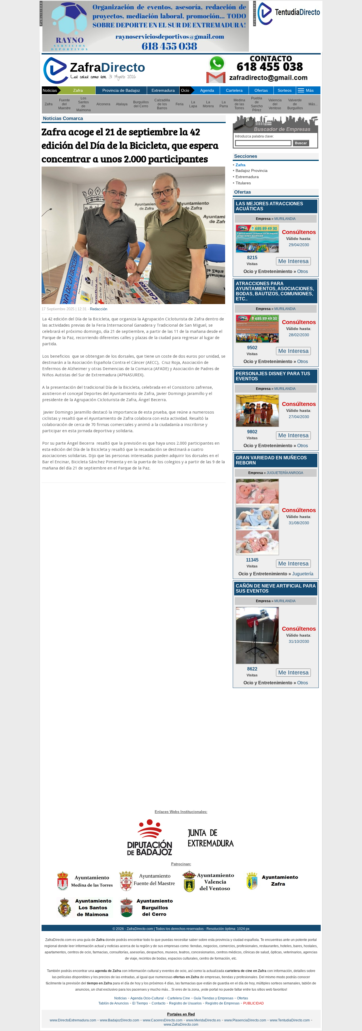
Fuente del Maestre (64, 104)
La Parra (223, 104)
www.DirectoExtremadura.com (73, 1020)
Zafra (78, 90)
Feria (180, 104)
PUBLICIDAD (253, 1003)
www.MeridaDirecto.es (203, 1020)
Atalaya (122, 104)
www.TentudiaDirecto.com (290, 1020)
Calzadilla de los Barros (162, 104)
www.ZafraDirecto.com (181, 1024)
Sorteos (285, 90)
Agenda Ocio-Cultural (147, 998)
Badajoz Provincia (252, 170)
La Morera (208, 104)
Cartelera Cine (178, 998)
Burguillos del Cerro (141, 104)
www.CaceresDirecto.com (162, 1020)
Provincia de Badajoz (121, 90)
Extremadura (163, 90)
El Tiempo (140, 1003)
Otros (302, 271)
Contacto (158, 1003)
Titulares (243, 183)
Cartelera (234, 90)
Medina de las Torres (239, 104)
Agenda (207, 90)
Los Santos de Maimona (83, 104)
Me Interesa (293, 261)
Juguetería (302, 573)
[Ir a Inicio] (56, 82)
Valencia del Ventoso (275, 104)
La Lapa (193, 104)
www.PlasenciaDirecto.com (245, 1020)
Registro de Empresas (222, 1003)
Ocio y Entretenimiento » (270, 271)
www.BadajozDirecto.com (119, 1020)
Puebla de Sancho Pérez (257, 104)
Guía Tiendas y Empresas (213, 998)
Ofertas (261, 90)
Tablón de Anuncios (113, 1003)
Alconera (103, 104)
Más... (313, 104)
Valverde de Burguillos (295, 104)
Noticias (120, 998)
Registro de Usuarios (185, 1003)
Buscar (301, 143)
